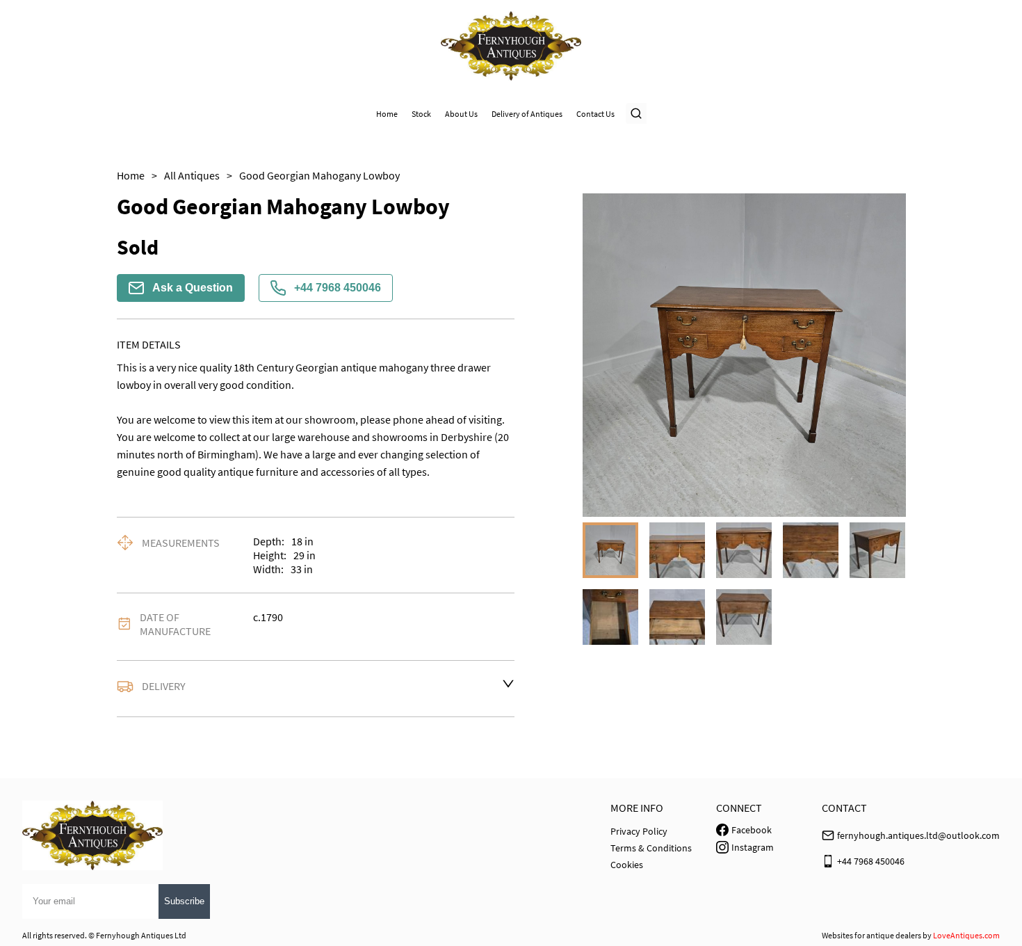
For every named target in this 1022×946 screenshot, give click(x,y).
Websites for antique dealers (871, 935)
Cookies (626, 864)
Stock (421, 114)
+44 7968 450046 (337, 288)
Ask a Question (192, 288)
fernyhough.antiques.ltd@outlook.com (918, 835)
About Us (461, 114)
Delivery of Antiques (527, 114)
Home (387, 114)
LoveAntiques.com (966, 935)
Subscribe (184, 901)
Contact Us (595, 114)
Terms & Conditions (651, 848)
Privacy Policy (638, 831)
